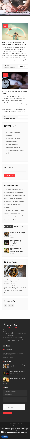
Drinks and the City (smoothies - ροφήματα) (13, 146)
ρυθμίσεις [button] (20, 434)
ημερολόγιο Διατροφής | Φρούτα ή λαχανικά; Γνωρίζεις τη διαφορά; (14, 197)
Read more (6, 383)
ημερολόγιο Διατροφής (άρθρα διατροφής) (13, 140)
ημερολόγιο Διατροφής (10, 67)
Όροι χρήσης (18, 425)
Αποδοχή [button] (5, 436)
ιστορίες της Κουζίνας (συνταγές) (13, 134)
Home (4, 12)
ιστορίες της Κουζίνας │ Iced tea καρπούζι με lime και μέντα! (14, 211)
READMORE (22, 66)
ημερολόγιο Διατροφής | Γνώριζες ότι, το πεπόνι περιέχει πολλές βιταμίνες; (14, 204)
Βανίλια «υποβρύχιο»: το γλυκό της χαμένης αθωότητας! (14, 217)
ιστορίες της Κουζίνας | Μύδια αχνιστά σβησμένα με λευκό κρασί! (13, 191)
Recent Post (8, 226)
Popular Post (18, 226)
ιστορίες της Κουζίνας (20, 285)
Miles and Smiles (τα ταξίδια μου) (14, 151)
